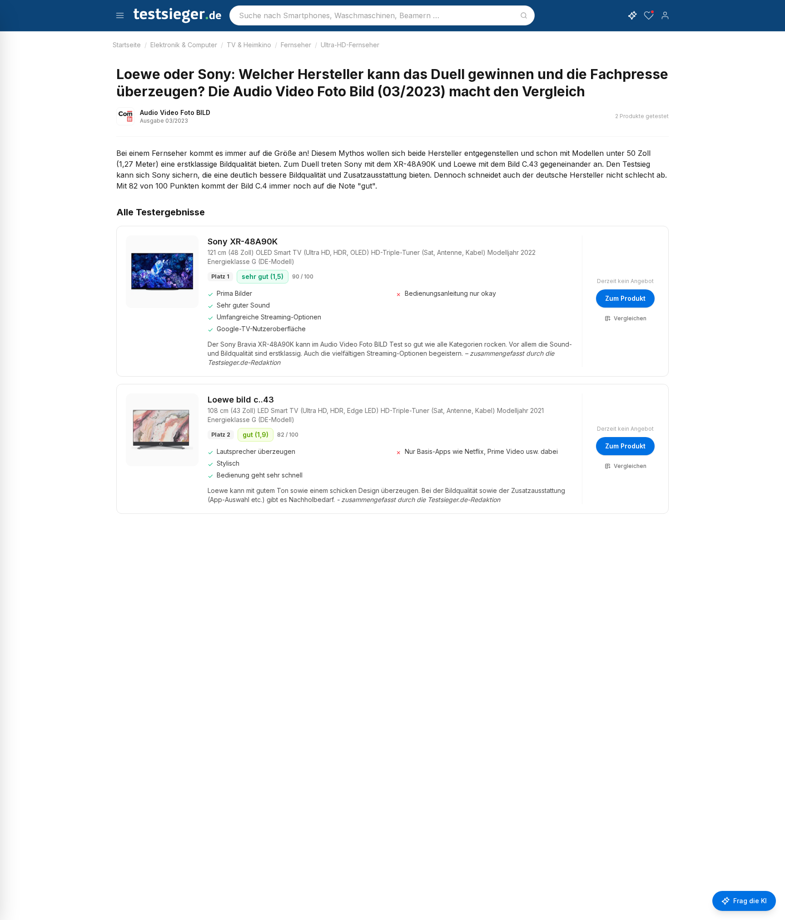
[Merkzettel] (648, 15)
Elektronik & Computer (183, 45)
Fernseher (296, 45)
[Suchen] (523, 15)
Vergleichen (630, 318)
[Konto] (665, 15)
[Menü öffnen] (120, 15)
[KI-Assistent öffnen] (632, 15)
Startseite (127, 45)
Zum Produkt (625, 298)
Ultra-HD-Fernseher (350, 45)
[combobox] (382, 15)
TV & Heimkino (249, 45)
